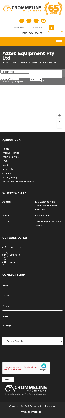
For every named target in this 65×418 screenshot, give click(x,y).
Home (5, 149)
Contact (6, 173)
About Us (7, 169)
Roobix (38, 412)
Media (5, 165)
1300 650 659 (42, 216)
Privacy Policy (9, 178)
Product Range (10, 153)
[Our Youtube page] (43, 21)
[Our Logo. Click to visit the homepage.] (32, 15)
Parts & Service (10, 157)
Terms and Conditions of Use (18, 182)
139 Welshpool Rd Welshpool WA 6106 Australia (46, 206)
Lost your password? (54, 32)
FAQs (5, 161)
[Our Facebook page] (28, 21)
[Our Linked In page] (36, 21)
